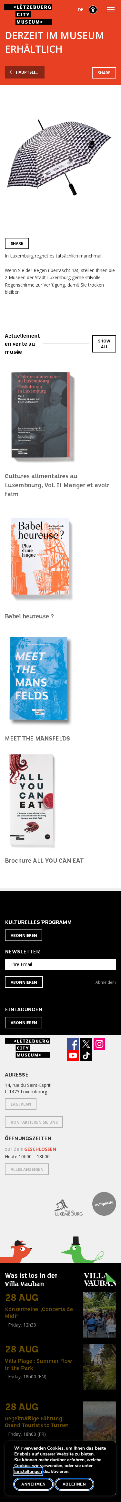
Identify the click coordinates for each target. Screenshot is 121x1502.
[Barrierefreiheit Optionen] (93, 9)
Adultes (14, 1391)
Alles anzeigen (27, 1169)
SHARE (104, 73)
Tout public (17, 1332)
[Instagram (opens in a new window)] (99, 1044)
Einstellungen (28, 1472)
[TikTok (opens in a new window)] (86, 1055)
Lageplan (21, 1104)
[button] (82, 1261)
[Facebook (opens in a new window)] (73, 1044)
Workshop (15, 1384)
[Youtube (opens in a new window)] (73, 1055)
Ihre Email (21, 964)
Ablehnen (74, 1484)
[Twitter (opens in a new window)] (86, 1044)
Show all (104, 344)
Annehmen (33, 1484)
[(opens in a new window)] (63, 1204)
